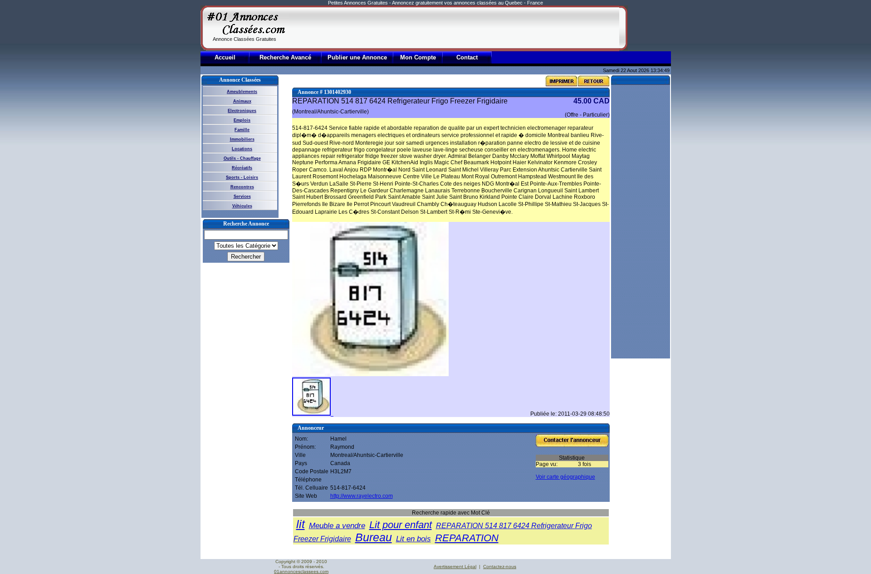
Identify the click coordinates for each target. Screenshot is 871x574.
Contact (467, 57)
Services (242, 196)
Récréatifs (242, 168)
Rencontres (242, 187)
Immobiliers (242, 139)
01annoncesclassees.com (301, 571)
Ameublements (242, 91)
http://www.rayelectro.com (361, 496)
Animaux (242, 101)
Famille (242, 130)
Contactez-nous (499, 566)
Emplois (242, 120)
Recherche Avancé (285, 57)
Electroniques (242, 110)
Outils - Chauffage (242, 158)
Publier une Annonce (357, 57)
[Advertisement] (454, 28)
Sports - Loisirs (242, 177)
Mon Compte (418, 57)
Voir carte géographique (565, 477)
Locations (242, 149)
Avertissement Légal (455, 566)
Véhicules (242, 206)
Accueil (225, 57)
